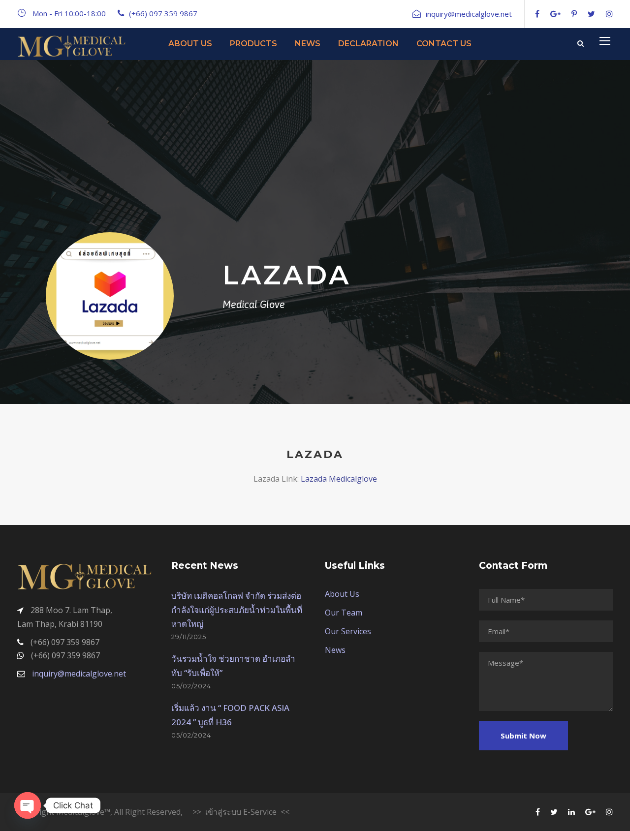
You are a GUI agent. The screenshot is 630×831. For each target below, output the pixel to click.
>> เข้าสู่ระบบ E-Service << (240, 811)
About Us (342, 593)
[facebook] (537, 13)
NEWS (307, 43)
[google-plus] (555, 13)
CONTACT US (444, 43)
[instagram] (609, 13)
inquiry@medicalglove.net (79, 673)
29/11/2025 (188, 637)
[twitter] (591, 13)
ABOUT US (190, 43)
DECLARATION (368, 43)
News (335, 650)
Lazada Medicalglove (339, 478)
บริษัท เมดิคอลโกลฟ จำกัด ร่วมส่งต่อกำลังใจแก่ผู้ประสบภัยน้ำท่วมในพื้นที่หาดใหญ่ (236, 610)
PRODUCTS (253, 43)
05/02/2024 (191, 686)
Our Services (348, 631)
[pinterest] (574, 13)
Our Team (343, 612)
